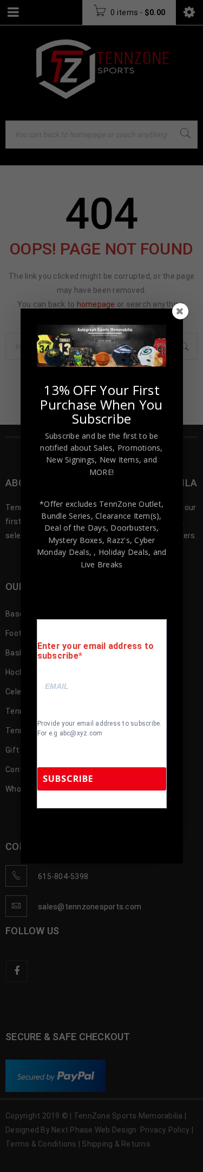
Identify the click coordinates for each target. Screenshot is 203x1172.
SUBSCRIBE (68, 779)
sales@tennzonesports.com (87, 838)
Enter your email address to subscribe (95, 651)
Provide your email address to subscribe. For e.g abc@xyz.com (99, 728)
